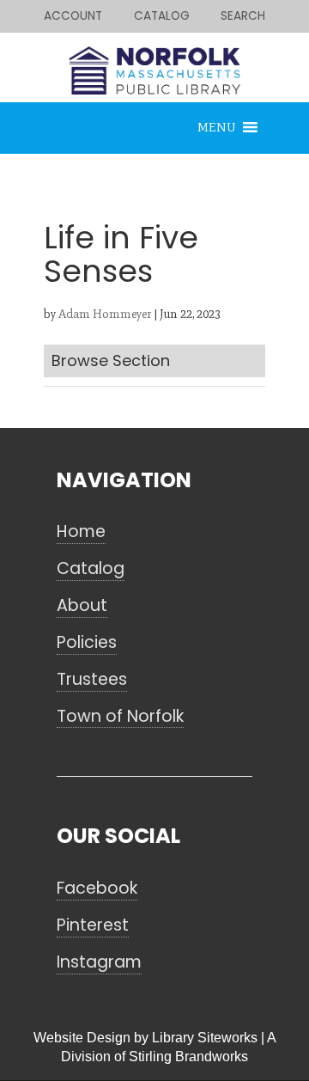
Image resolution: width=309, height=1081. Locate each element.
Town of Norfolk (120, 716)
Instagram (99, 962)
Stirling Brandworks (188, 1056)
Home (81, 532)
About (82, 606)
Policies (87, 643)
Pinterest (93, 925)
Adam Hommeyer (104, 314)
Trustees (92, 680)
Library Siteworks (205, 1037)
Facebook (97, 888)
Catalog (90, 569)
